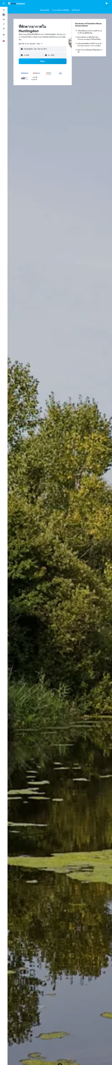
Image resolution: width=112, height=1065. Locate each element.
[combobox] (31, 44)
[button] (3, 3)
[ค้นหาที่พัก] (4, 15)
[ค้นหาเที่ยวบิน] (4, 10)
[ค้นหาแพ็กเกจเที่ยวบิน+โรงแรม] (4, 24)
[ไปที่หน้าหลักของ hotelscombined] (16, 3)
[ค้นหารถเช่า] (4, 19)
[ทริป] (4, 35)
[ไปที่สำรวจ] (4, 28)
